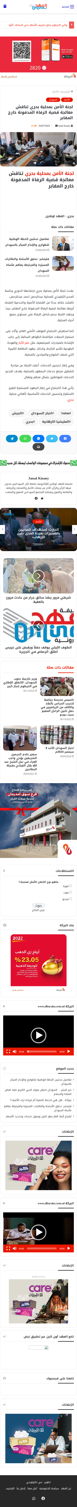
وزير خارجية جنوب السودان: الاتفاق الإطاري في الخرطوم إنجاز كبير (20, 682)
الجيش (17, 413)
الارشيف (10, 1488)
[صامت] (15, 1051)
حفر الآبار (24, 343)
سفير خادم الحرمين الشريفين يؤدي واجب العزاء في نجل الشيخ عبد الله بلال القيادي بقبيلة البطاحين (20, 762)
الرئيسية (65, 91)
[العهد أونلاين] (38, 7)
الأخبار (55, 91)
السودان (53, 100)
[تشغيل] (69, 1051)
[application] (38, 1035)
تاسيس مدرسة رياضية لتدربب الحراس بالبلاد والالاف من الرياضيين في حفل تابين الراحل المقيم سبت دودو (57, 707)
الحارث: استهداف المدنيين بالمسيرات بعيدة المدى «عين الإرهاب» (38, 533)
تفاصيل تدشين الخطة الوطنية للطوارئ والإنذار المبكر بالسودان (40, 1081)
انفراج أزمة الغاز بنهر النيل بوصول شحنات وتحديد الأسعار (38, 1116)
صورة (66, 886)
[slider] (41, 1052)
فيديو (65, 899)
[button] (38, 1035)
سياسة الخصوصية (49, 1488)
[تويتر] (52, 438)
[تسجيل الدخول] (5, 8)
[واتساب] (25, 438)
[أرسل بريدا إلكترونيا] (56, 126)
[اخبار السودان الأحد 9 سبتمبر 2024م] (57, 734)
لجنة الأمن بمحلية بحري (49, 173)
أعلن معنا (32, 1488)
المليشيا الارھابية (55, 422)
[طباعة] (38, 447)
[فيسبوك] (65, 438)
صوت (66, 892)
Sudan (65, 413)
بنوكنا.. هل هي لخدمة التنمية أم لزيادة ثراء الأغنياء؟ (40, 1100)
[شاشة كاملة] (8, 1051)
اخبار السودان (41, 413)
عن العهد (66, 1488)
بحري (71, 399)
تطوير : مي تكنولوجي (38, 1482)
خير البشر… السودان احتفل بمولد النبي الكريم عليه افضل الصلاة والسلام (38, 1091)
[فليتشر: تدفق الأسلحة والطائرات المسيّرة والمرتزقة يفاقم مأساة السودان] (63, 263)
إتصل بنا (21, 1488)
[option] (38, 529)
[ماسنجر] (38, 438)
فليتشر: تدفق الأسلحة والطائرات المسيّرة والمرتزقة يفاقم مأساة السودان (27, 264)
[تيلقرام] (12, 438)
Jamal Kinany (64, 126)
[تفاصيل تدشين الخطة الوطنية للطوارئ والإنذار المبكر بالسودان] (63, 243)
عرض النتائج (38, 910)
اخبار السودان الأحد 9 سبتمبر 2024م (60, 749)
